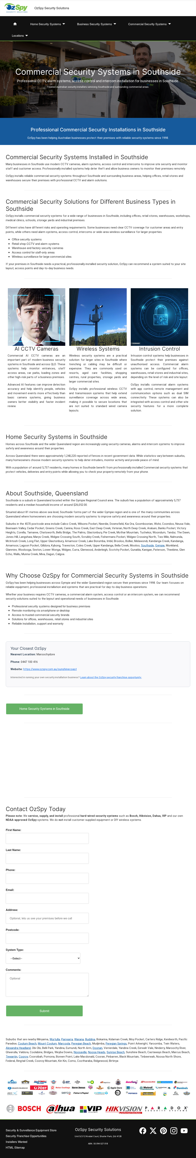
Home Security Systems (45, 24)
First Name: (13, 830)
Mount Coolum (47, 1043)
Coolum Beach (27, 1043)
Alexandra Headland (18, 1048)
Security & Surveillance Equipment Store (31, 1130)
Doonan (97, 1048)
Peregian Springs (116, 1043)
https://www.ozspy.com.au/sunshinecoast (50, 669)
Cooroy (23, 1056)
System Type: (15, 950)
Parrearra (67, 1039)
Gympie (160, 545)
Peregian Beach (81, 1043)
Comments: (13, 970)
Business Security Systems (94, 24)
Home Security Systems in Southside (44, 709)
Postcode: (12, 930)
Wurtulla (55, 1039)
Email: (10, 890)
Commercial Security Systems (147, 24)
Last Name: (13, 850)
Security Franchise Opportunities (26, 1136)
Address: (12, 910)
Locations (18, 35)
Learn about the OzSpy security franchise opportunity (111, 677)
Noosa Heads (96, 1052)
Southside (147, 545)
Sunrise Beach (116, 1052)
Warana (79, 1039)
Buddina (90, 1039)
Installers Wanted (16, 1142)
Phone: (10, 870)
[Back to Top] (189, 1151)
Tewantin (11, 1056)
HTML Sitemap (15, 1147)
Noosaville (80, 1052)
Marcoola (64, 1043)
